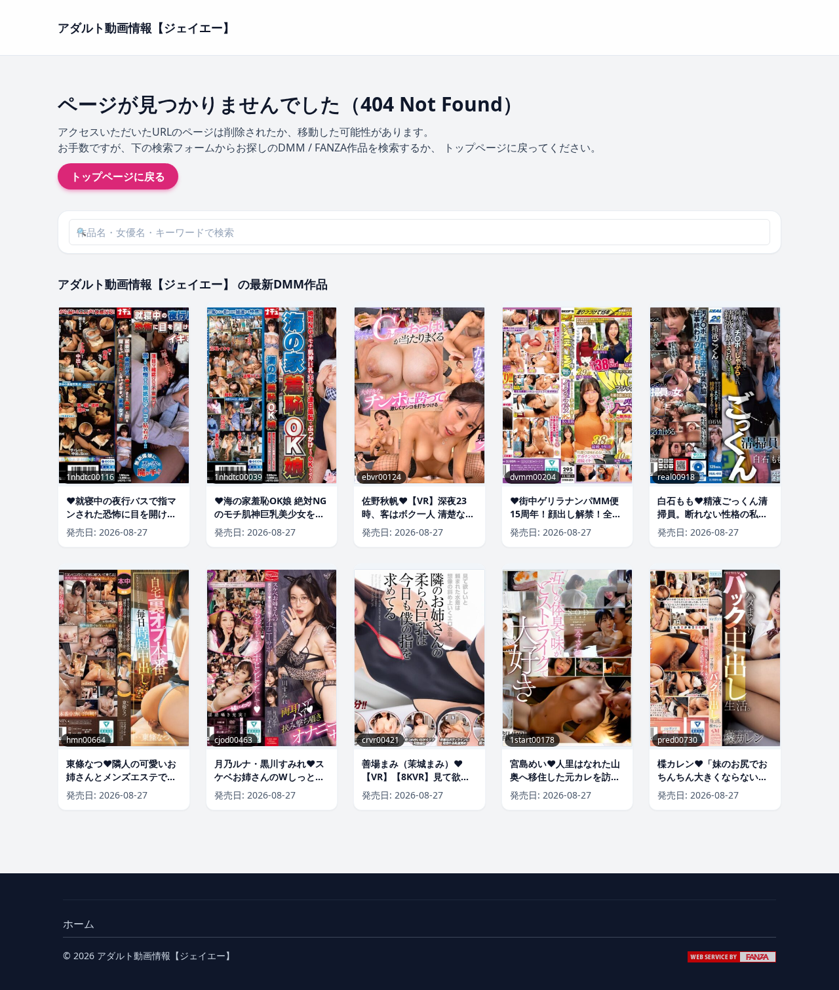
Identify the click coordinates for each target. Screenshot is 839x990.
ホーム (78, 924)
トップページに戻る (118, 176)
